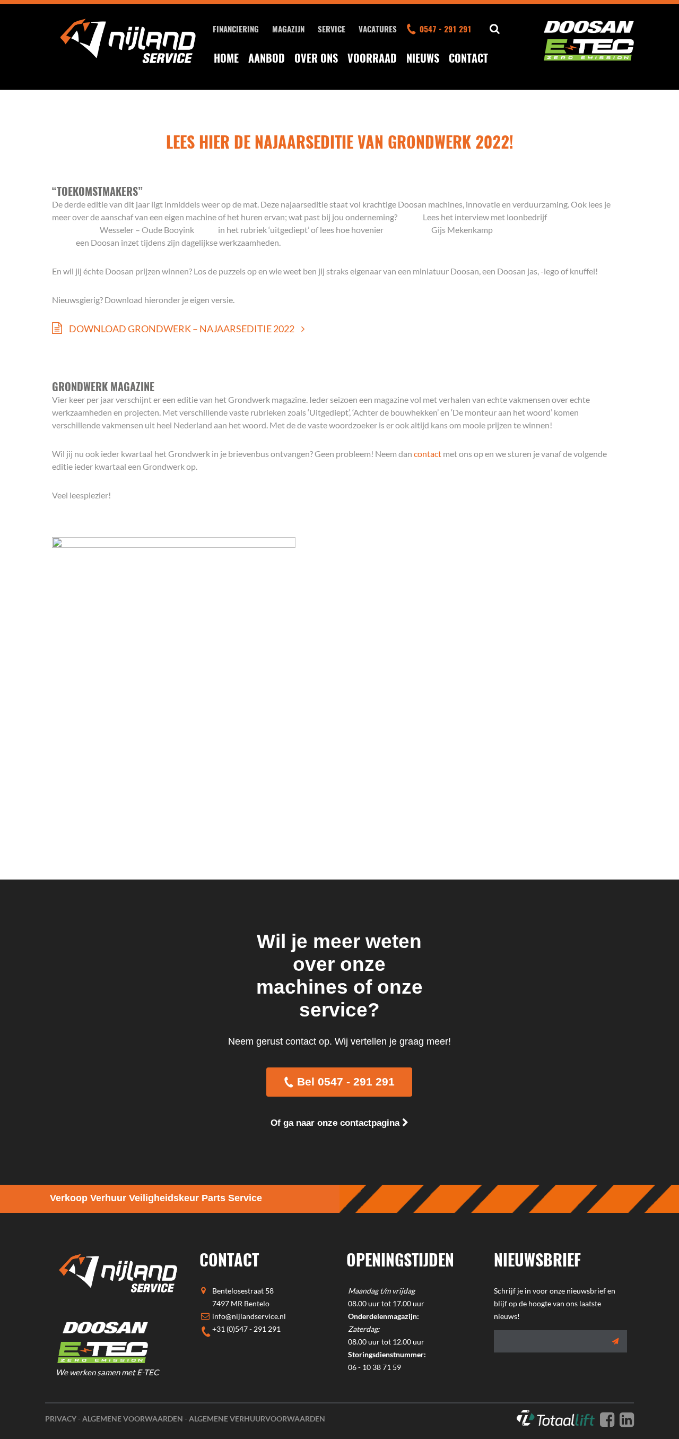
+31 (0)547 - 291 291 (246, 1328)
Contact (468, 58)
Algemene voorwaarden (132, 1418)
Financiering (236, 29)
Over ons (316, 58)
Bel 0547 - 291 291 (346, 1081)
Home (226, 58)
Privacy (60, 1418)
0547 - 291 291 (446, 29)
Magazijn (288, 29)
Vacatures (378, 29)
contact (427, 454)
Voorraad (372, 58)
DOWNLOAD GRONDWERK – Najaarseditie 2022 (181, 328)
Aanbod (266, 58)
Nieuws (422, 58)
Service (331, 29)
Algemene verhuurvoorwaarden (257, 1418)
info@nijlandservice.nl (249, 1316)
